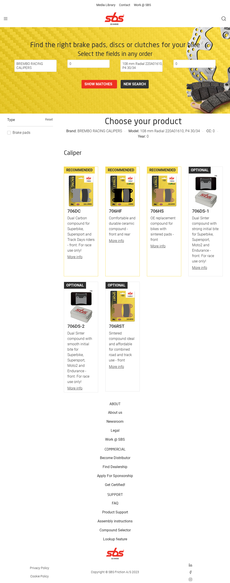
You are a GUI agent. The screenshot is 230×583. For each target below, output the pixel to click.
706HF (115, 211)
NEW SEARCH (135, 84)
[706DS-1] (205, 188)
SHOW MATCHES (99, 84)
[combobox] (35, 66)
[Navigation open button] (5, 18)
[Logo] (114, 18)
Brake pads (21, 132)
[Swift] (115, 553)
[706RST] (122, 303)
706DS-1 (200, 211)
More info (74, 257)
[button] (223, 18)
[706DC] (81, 188)
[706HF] (122, 188)
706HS (157, 211)
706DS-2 (75, 326)
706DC (74, 211)
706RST (116, 326)
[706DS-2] (81, 303)
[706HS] (164, 188)
